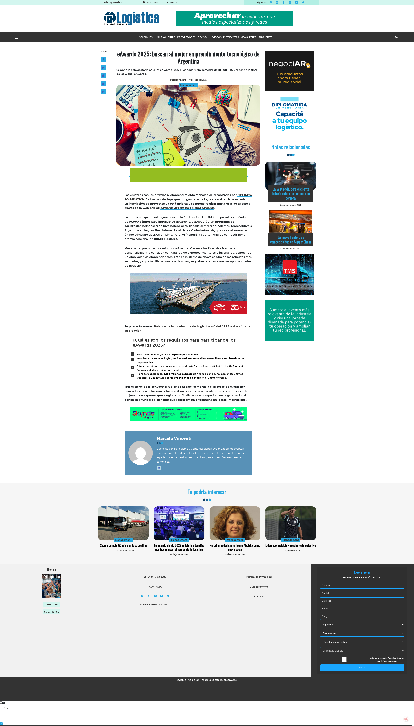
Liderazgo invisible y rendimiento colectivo (290, 545)
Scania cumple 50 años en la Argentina (123, 545)
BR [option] (8, 707)
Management (123, 539)
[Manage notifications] (406, 718)
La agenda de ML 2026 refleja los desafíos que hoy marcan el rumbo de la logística (179, 547)
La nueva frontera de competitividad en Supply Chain (290, 239)
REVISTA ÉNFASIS (184, 680)
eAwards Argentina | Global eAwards (187, 208)
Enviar (362, 667)
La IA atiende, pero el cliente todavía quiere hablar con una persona (291, 193)
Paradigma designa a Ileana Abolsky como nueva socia (235, 547)
